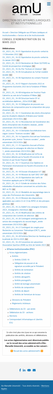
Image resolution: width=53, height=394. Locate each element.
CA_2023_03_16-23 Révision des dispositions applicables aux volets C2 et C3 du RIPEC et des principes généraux (25, 201)
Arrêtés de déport (22, 290)
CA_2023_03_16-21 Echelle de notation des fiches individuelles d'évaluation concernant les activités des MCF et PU (24, 186)
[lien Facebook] (20, 370)
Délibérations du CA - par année (22, 308)
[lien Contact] (34, 370)
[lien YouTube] (29, 370)
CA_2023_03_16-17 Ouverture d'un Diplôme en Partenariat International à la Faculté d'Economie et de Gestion (25, 165)
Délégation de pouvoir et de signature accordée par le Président (29, 265)
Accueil (5, 32)
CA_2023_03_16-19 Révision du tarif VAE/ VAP (23, 174)
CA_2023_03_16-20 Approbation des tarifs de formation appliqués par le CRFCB (22, 179)
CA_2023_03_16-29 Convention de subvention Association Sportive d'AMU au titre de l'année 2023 (24, 243)
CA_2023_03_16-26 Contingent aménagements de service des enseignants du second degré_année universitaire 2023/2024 (24, 221)
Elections (13, 315)
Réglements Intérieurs (21, 303)
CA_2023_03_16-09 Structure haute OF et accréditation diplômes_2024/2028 (21, 100)
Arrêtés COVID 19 (22, 259)
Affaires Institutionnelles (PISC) (21, 249)
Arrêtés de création (23, 273)
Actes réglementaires (18, 252)
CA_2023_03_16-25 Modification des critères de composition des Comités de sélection (23, 214)
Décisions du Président (21, 299)
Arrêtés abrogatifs (22, 276)
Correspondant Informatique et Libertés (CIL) (26, 321)
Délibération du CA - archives (21, 312)
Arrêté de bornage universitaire (27, 283)
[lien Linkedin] (24, 370)
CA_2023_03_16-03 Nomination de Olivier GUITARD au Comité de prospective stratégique (26, 64)
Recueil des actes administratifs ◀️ (28, 350)
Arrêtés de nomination (24, 269)
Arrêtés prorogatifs (23, 280)
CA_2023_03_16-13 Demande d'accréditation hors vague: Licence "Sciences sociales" (24, 132)
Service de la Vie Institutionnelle (31, 35)
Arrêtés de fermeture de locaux (27, 294)
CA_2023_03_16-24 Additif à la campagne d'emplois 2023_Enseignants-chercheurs (24, 208)
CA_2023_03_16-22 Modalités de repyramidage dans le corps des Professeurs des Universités (26, 194)
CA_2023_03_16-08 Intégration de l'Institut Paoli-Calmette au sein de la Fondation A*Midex (24, 94)
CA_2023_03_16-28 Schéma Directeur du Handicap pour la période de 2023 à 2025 (26, 238)
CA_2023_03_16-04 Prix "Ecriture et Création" (22, 68)
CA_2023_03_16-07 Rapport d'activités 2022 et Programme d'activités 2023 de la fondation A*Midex (24, 85)
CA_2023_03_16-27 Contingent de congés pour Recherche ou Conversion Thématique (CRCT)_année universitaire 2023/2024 (24, 230)
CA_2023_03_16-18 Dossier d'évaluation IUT (22, 171)
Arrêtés (15, 256)
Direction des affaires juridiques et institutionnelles (26, 21)
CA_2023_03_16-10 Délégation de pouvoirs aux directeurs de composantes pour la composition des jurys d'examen (26, 107)
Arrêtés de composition (24, 287)
